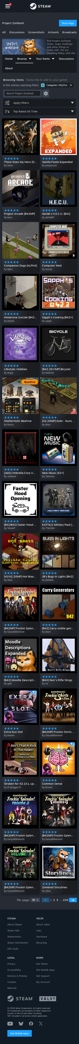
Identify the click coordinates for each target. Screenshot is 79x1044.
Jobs (38, 930)
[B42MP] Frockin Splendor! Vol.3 (25, 887)
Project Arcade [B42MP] (19, 213)
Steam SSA (13, 930)
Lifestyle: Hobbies (15, 369)
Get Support (43, 975)
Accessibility (14, 969)
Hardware (41, 936)
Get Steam (42, 963)
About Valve (43, 924)
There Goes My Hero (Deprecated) (26, 162)
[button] (45, 93)
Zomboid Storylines (54, 887)
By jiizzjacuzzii (49, 165)
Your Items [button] (43, 58)
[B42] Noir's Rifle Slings (57, 680)
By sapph (47, 321)
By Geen (8, 165)
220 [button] (65, 900)
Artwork (53, 32)
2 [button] (54, 900)
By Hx (45, 683)
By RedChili (48, 372)
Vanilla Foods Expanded (57, 162)
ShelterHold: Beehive (18, 421)
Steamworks (14, 936)
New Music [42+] (53, 473)
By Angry (8, 372)
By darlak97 (48, 217)
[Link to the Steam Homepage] (40, 7)
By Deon (46, 631)
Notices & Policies (17, 975)
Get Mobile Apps (19, 1033)
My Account (43, 981)
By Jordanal (10, 476)
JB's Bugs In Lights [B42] (57, 576)
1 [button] (51, 900)
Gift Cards (12, 948)
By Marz (46, 424)
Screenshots (36, 32)
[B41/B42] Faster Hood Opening (24, 524)
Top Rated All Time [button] (25, 111)
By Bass (8, 217)
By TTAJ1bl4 (48, 528)
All (4, 32)
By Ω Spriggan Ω (12, 787)
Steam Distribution (17, 942)
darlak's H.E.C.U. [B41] (56, 213)
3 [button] (57, 900)
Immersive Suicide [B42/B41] (22, 317)
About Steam (14, 924)
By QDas (46, 891)
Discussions (16, 32)
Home (9, 58)
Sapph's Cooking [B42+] (57, 317)
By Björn (8, 269)
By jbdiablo (47, 580)
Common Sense (52, 783)
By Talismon (48, 476)
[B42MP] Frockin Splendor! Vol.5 (25, 628)
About (9, 68)
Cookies (11, 981)
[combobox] (35, 900)
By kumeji (47, 269)
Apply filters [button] (21, 103)
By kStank (9, 321)
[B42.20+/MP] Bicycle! (56, 369)
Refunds (12, 988)
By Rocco (9, 424)
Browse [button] (22, 58)
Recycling (41, 942)
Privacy (11, 963)
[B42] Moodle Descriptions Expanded (28, 680)
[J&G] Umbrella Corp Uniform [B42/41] (28, 473)
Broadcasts (69, 32)
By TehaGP (9, 528)
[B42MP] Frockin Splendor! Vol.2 (25, 835)
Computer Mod (52, 265)
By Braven (9, 735)
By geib (8, 683)
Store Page (68, 23)
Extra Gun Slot (13, 732)
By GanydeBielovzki (14, 631)
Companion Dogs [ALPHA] (20, 265)
